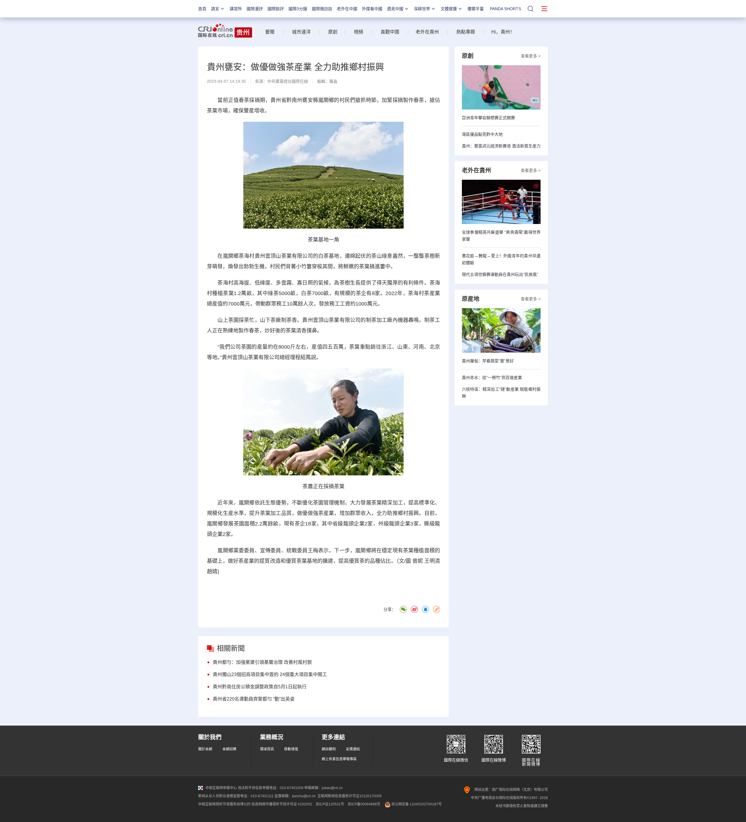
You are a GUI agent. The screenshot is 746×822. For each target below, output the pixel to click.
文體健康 (449, 8)
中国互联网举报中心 (221, 788)
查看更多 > (531, 56)
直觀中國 (390, 31)
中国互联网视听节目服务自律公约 (224, 804)
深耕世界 (422, 8)
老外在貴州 (427, 31)
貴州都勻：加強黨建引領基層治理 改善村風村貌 (262, 662)
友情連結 (353, 749)
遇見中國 (395, 8)
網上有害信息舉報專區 (339, 759)
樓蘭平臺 (475, 8)
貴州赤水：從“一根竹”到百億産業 (492, 377)
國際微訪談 (322, 8)
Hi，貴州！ (503, 31)
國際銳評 (276, 8)
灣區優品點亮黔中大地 (482, 134)
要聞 (270, 31)
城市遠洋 (299, 31)
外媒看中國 (372, 8)
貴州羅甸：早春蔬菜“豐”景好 (488, 361)
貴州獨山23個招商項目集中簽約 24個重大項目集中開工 (270, 674)
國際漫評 (255, 8)
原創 (332, 31)
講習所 (236, 8)
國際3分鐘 (297, 8)
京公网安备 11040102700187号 (416, 804)
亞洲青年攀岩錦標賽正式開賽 (488, 117)
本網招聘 (229, 749)
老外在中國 (347, 8)
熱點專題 (465, 31)
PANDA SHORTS (505, 8)
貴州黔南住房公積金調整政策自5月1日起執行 (260, 686)
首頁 (202, 8)
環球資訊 (267, 749)
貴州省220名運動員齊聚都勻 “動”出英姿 (254, 698)
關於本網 (205, 749)
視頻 (358, 31)
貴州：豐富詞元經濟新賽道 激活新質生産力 (501, 146)
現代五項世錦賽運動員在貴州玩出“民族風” (500, 274)
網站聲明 (329, 749)
